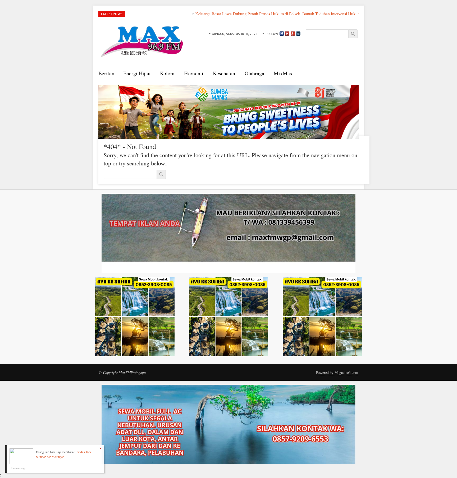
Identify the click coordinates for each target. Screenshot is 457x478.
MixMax (283, 73)
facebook (282, 33)
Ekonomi (193, 73)
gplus (293, 33)
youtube (287, 33)
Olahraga (254, 73)
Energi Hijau (136, 73)
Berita (105, 73)
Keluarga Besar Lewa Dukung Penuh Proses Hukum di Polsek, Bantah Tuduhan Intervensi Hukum (252, 13)
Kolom (167, 73)
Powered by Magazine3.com (337, 372)
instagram (298, 33)
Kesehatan (224, 73)
